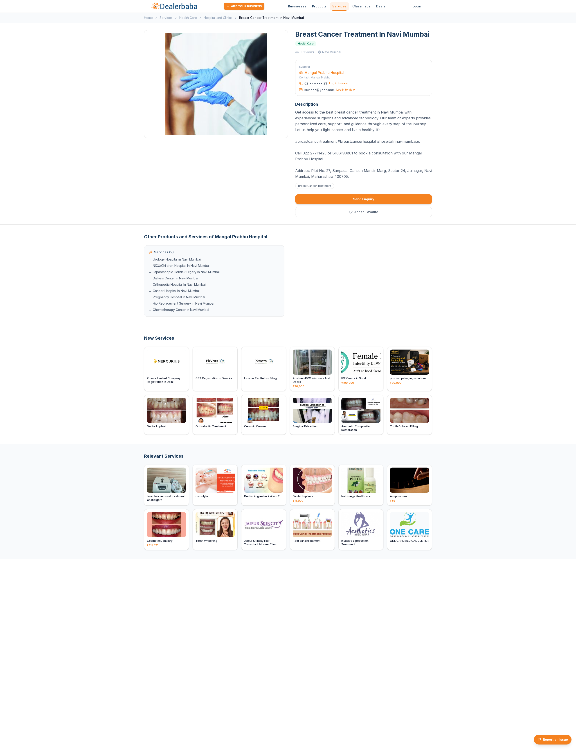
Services (339, 6)
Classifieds (361, 6)
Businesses (297, 6)
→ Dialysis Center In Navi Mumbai (173, 278)
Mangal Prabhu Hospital (324, 72)
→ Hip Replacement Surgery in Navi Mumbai (181, 303)
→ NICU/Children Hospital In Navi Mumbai (179, 266)
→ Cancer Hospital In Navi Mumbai (174, 291)
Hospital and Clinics (218, 18)
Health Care (188, 18)
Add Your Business (246, 6)
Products (319, 6)
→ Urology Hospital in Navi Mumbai (175, 259)
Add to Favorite (366, 212)
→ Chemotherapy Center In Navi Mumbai (179, 310)
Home (148, 18)
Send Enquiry (363, 199)
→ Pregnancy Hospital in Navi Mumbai (177, 297)
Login (416, 6)
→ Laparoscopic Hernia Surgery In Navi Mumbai (184, 272)
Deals (380, 6)
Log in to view (338, 83)
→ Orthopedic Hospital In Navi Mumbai (177, 284)
